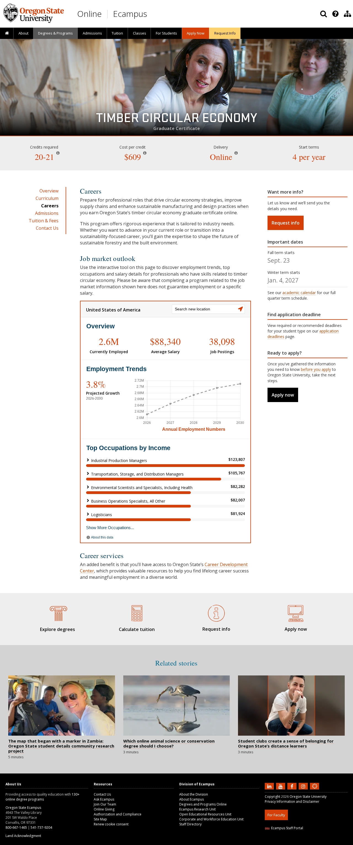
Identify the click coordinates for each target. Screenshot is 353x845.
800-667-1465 (16, 827)
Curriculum (47, 198)
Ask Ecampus (104, 799)
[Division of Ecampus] (347, 14)
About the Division (193, 794)
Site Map (100, 819)
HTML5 (295, 841)
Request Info (225, 33)
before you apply (316, 369)
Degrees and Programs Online (203, 804)
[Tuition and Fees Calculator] (136, 612)
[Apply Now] (295, 612)
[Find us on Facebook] (292, 786)
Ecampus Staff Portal (287, 828)
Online (89, 13)
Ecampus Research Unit (197, 809)
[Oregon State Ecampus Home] (108, 14)
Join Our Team (105, 804)
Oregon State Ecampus (23, 807)
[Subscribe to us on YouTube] (281, 786)
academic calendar (299, 292)
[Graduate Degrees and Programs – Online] (57, 612)
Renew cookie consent (111, 824)
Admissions (92, 33)
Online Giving (104, 809)
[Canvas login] (314, 791)
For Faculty (276, 814)
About (23, 33)
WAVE (319, 841)
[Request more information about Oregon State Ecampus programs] (216, 612)
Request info (285, 223)
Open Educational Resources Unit (205, 814)
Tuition (117, 33)
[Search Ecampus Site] (323, 14)
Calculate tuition (137, 629)
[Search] (323, 14)
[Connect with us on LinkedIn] (270, 786)
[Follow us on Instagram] (304, 786)
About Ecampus (191, 799)
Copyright (272, 796)
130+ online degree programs (42, 797)
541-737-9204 (41, 827)
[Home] (7, 33)
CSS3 (308, 841)
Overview (48, 191)
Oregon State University (308, 796)
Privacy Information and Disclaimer (292, 801)
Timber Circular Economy (176, 120)
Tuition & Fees (43, 220)
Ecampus (130, 13)
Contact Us (47, 228)
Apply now (283, 395)
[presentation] (335, 14)
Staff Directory (190, 824)
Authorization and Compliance (117, 814)
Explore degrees (57, 629)
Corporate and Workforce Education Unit (211, 819)
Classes (139, 33)
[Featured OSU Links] (335, 14)
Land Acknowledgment (23, 835)
